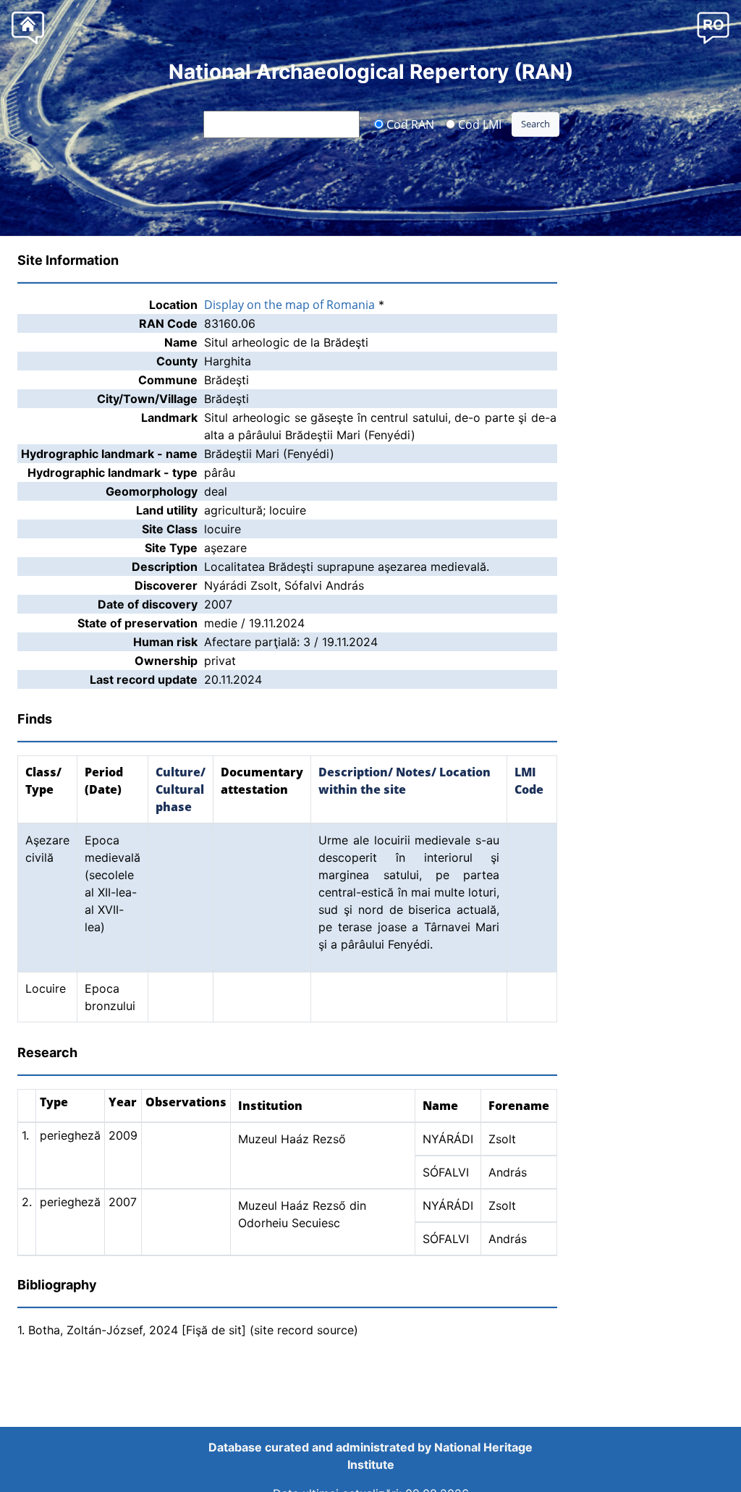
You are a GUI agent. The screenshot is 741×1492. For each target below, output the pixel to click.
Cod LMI (478, 124)
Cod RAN (409, 124)
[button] (713, 27)
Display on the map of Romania (289, 305)
